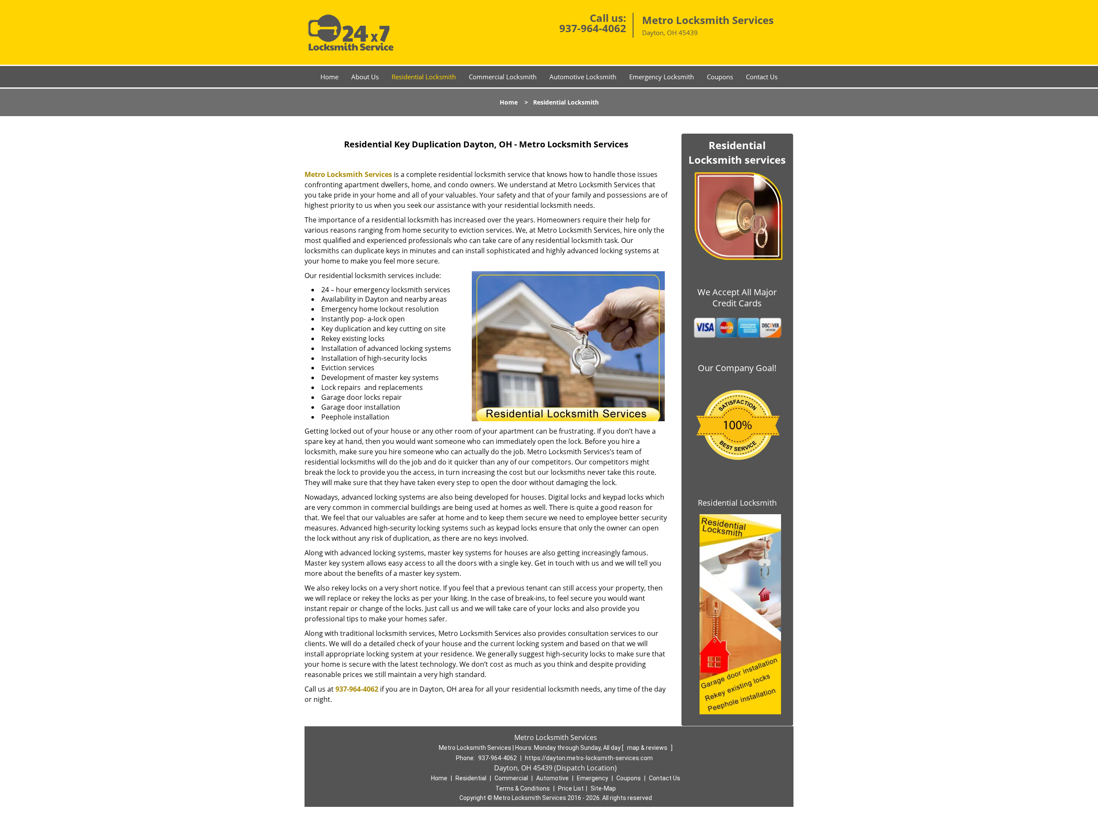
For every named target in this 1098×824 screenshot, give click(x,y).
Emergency (592, 778)
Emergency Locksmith (661, 76)
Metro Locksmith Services (348, 174)
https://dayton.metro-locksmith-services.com (589, 758)
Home (329, 76)
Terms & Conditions (522, 788)
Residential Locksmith (424, 76)
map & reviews (648, 747)
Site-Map (603, 788)
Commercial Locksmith (503, 76)
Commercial (511, 778)
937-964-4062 (592, 28)
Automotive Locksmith (582, 76)
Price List (571, 788)
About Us (365, 76)
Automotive (552, 778)
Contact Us (762, 76)
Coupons (720, 76)
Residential (470, 778)
